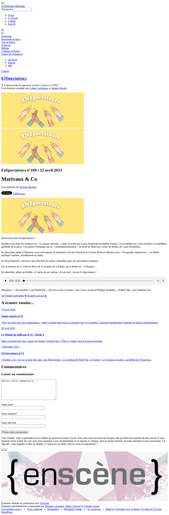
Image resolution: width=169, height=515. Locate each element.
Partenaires (53, 509)
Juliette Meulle (59, 88)
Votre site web (8, 422)
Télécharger (19, 193)
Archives (12, 59)
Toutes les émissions (11, 54)
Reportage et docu (10, 39)
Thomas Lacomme (54, 506)
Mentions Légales (73, 509)
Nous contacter (35, 509)
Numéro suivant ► (37, 295)
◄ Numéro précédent (12, 295)
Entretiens (6, 36)
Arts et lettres (8, 42)
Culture (12, 21)
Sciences (5, 45)
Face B (11, 24)
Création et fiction (10, 51)
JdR (10, 65)
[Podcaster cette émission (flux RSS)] (3, 449)
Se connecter (94, 509)
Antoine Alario (91, 506)
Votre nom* (7, 404)
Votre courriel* (9, 413)
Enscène (44, 503)
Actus (11, 15)
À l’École (13, 18)
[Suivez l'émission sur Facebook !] (6, 449)
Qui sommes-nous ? (11, 509)
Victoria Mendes (27, 187)
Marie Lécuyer (73, 506)
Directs (11, 62)
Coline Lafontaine (38, 88)
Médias (5, 48)
